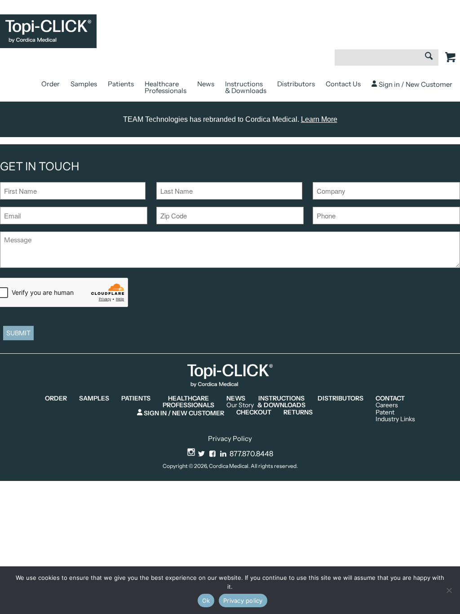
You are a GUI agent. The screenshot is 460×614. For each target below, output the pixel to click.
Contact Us (343, 84)
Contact (390, 398)
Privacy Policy (230, 438)
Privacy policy (243, 600)
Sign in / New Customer (414, 84)
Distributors (296, 84)
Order (50, 84)
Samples (84, 84)
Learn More (319, 119)
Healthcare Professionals (165, 87)
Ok (206, 600)
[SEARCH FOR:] (386, 62)
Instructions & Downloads (245, 87)
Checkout (253, 412)
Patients (121, 84)
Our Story (240, 405)
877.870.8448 (251, 453)
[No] (448, 590)
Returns (298, 412)
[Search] (428, 57)
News (205, 84)
